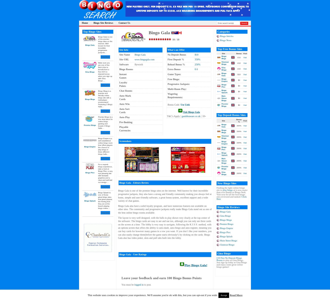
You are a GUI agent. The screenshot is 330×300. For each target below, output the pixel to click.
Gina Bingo (225, 216)
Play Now (105, 57)
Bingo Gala (140, 54)
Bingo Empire (226, 228)
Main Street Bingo (228, 240)
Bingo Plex (225, 232)
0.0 (196, 69)
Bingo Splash (226, 236)
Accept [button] (224, 295)
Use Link (185, 104)
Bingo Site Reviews (103, 23)
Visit (245, 57)
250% (197, 64)
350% (197, 59)
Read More (236, 295)
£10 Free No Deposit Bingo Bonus (229, 259)
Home (85, 23)
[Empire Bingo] (188, 15)
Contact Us (124, 23)
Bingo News (225, 40)
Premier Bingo (226, 224)
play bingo (228, 190)
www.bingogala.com (145, 59)
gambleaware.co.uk (191, 116)
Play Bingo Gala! (196, 265)
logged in (139, 284)
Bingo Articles (226, 36)
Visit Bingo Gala (191, 112)
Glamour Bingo (227, 244)
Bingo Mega (226, 220)
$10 (196, 54)
